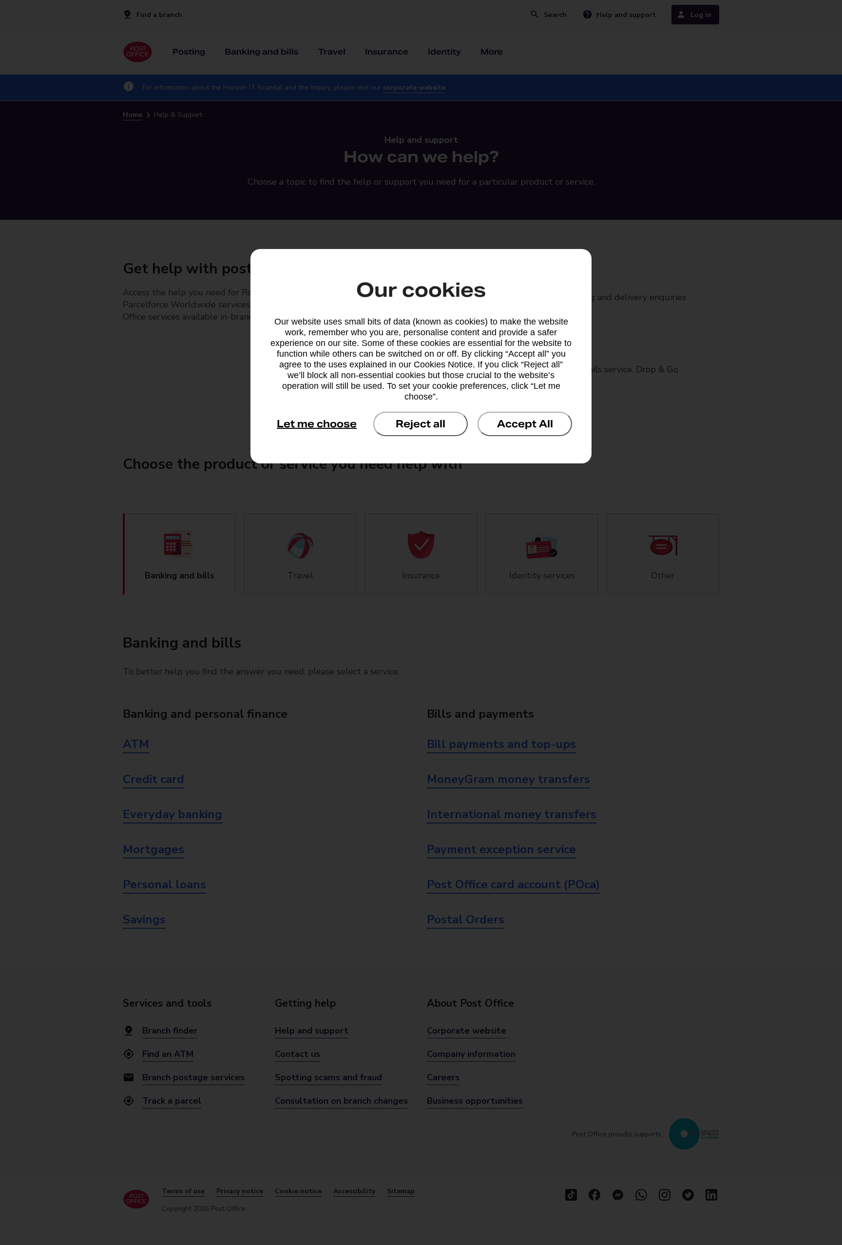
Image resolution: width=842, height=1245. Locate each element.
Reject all (420, 424)
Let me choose (317, 424)
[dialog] (421, 356)
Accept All (525, 424)
